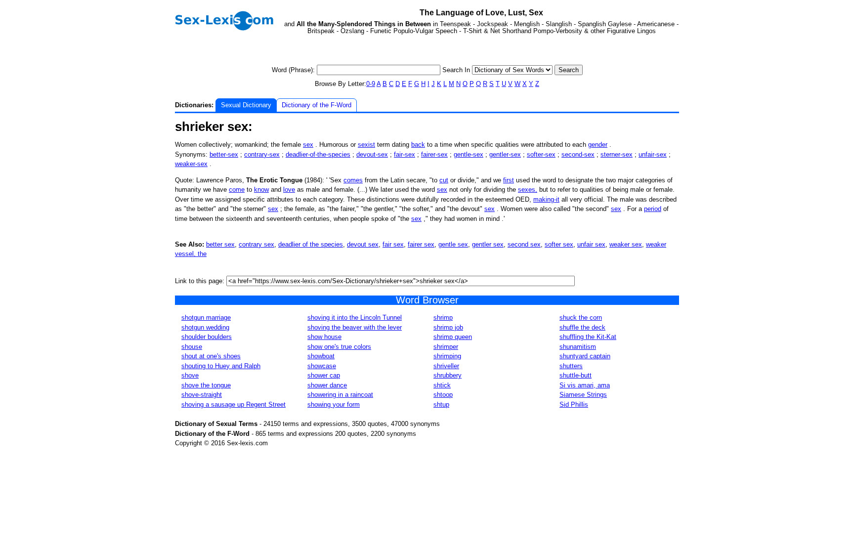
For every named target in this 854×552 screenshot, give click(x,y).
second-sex (578, 154)
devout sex (363, 244)
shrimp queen (452, 336)
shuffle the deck (582, 327)
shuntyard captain (584, 356)
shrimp (443, 317)
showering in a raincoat (340, 394)
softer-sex (541, 154)
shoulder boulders (206, 336)
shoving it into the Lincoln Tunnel (354, 317)
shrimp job (448, 327)
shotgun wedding (205, 327)
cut (443, 180)
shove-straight (201, 394)
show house (324, 336)
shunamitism (577, 346)
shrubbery (447, 375)
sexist (366, 144)
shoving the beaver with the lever (354, 327)
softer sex (559, 244)
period (652, 208)
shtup (441, 404)
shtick (442, 385)
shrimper (445, 346)
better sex (220, 244)
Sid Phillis (573, 404)
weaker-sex (191, 164)
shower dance (327, 385)
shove (190, 375)
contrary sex (256, 244)
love (289, 189)
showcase (321, 366)
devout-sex (372, 154)
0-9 (370, 83)
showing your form (333, 404)
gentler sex (488, 244)
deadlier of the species (310, 244)
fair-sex (404, 154)
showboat (321, 356)
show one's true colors (339, 346)
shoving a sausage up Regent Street (233, 404)
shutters (571, 366)
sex (308, 144)
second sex (524, 244)
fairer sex (421, 244)
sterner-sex (616, 154)
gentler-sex (505, 154)
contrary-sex (262, 154)
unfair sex (591, 244)
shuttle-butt (575, 375)
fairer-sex (434, 154)
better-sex (224, 154)
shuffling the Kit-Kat (587, 336)
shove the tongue (206, 385)
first (508, 180)
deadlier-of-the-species (318, 154)
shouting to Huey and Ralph (220, 366)
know (261, 189)
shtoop (443, 394)
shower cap (323, 375)
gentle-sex (468, 154)
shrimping (447, 356)
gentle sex (453, 244)
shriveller (446, 366)
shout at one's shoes (211, 356)
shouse (191, 346)
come (237, 189)
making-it (546, 199)
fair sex (393, 244)
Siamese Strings (583, 394)
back (418, 144)
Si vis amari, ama (584, 385)
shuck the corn (580, 317)
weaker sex (625, 244)
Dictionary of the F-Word (316, 105)
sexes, (527, 189)
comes (353, 180)
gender (597, 144)
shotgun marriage (206, 317)
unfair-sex (653, 154)
